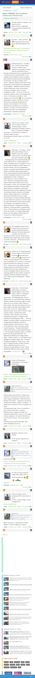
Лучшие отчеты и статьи (12, 629)
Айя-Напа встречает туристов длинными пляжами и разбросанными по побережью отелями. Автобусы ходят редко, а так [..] (20, 579)
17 (21, 54)
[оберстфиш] (7, 475)
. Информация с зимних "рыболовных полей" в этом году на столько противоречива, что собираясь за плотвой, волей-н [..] (20, 639)
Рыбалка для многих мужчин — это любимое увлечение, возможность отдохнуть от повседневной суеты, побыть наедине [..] (19, 603)
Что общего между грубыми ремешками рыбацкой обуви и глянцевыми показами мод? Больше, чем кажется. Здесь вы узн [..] (20, 618)
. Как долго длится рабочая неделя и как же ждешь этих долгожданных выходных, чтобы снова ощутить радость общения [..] (20, 653)
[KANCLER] (7, 42)
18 (23, 114)
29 (19, 506)
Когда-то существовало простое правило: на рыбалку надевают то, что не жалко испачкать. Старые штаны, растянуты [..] (19, 623)
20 (23, 217)
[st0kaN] (7, 125)
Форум (15, 2)
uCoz (6, 534)
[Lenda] (7, 435)
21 (21, 244)
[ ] (27, 32)
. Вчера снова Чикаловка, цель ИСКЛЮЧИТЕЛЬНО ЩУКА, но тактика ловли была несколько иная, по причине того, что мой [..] (19, 648)
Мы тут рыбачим (21, 13)
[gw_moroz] (7, 229)
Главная (7, 2)
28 (21, 485)
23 (23, 351)
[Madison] (7, 25)
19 (19, 143)
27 (19, 465)
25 (19, 426)
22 (21, 281)
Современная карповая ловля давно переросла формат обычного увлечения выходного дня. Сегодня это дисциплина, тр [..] (19, 599)
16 (20, 32)
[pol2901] (7, 388)
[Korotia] (7, 363)
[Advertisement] (17, 554)
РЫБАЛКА (12, 13)
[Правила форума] (31, 7)
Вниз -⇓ (32, 676)
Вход (22, 2)
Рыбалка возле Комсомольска (12, 15)
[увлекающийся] (7, 66)
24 (19, 378)
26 (19, 443)
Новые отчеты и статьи (12, 575)
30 (19, 527)
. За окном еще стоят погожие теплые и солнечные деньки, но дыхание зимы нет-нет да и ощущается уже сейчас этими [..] (20, 633)
